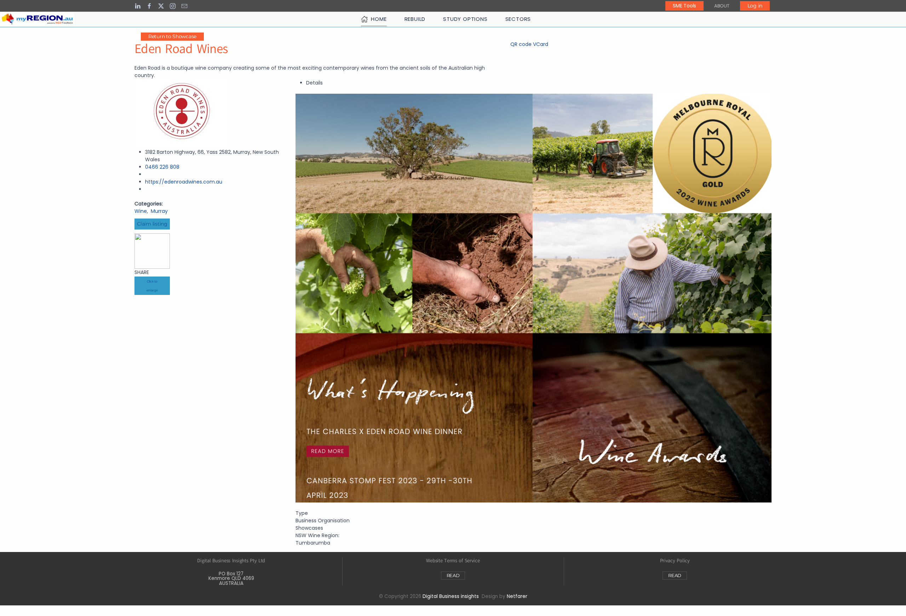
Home (378, 19)
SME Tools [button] (684, 5)
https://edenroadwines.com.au (183, 181)
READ (453, 575)
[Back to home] (37, 19)
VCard (540, 44)
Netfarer (517, 596)
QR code (521, 44)
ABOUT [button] (721, 5)
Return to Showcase (172, 36)
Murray (159, 211)
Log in (754, 5)
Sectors (518, 19)
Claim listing (152, 224)
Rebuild (415, 19)
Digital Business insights (451, 596)
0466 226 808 (162, 166)
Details (314, 82)
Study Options (465, 19)
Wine (140, 211)
